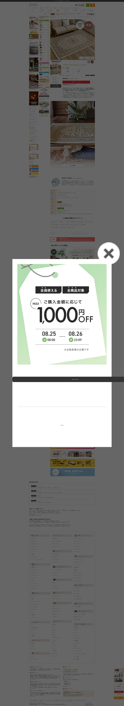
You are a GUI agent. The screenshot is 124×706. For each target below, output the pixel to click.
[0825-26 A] (62, 314)
